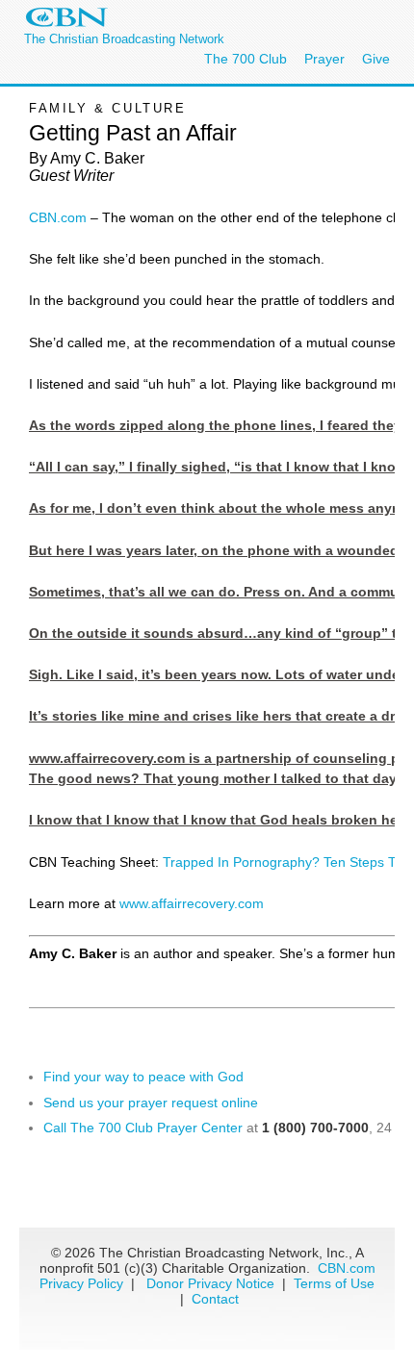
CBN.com (58, 217)
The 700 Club (245, 58)
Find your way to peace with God (143, 1076)
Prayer (324, 58)
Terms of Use (334, 1283)
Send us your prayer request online (150, 1102)
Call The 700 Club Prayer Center (143, 1127)
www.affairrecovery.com (191, 903)
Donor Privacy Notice (210, 1283)
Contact (215, 1298)
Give (376, 58)
